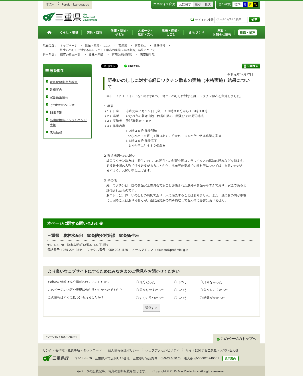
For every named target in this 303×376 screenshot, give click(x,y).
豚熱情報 (159, 45)
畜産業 (122, 45)
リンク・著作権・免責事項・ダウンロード (72, 350)
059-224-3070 (171, 358)
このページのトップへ (238, 339)
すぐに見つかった (152, 298)
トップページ (68, 45)
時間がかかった (214, 298)
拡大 (208, 4)
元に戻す (185, 4)
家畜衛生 (140, 45)
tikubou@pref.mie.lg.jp (172, 249)
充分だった (147, 282)
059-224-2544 (73, 249)
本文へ (50, 4)
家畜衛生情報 (59, 97)
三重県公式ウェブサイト (70, 16)
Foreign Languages (75, 4)
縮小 (198, 4)
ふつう (182, 282)
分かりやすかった (152, 290)
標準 (237, 4)
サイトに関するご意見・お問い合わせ (212, 350)
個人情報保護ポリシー (123, 350)
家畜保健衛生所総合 (64, 82)
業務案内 (56, 89)
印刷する (251, 66)
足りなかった (212, 282)
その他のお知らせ (62, 105)
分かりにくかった (215, 290)
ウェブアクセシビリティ (162, 350)
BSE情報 (56, 112)
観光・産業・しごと (98, 45)
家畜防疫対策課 (122, 54)
